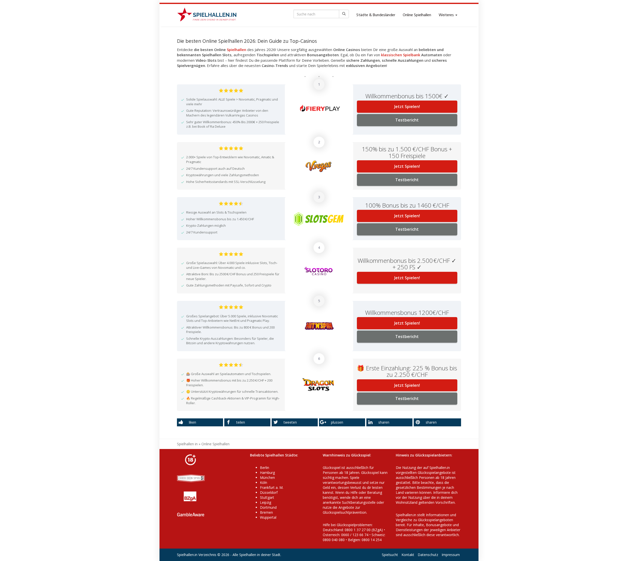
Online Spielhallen (417, 15)
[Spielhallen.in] (209, 15)
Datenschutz (428, 554)
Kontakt (407, 554)
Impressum (451, 554)
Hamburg (267, 472)
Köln (263, 482)
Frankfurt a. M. (271, 487)
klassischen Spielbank (400, 54)
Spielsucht (390, 554)
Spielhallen (236, 49)
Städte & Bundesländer (375, 15)
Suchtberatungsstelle (359, 502)
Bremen (266, 512)
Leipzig (265, 502)
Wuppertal (268, 517)
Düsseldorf (269, 492)
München (267, 477)
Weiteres (447, 15)
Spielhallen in (187, 444)
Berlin (264, 467)
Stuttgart (267, 497)
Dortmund (268, 507)
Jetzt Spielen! (407, 106)
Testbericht (407, 120)
